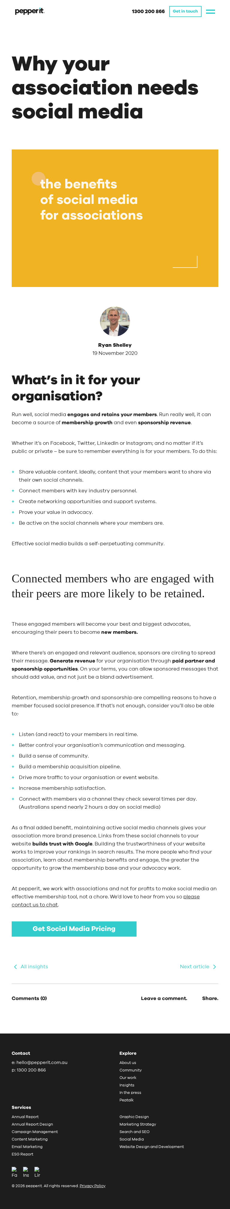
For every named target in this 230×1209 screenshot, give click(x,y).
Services (21, 1107)
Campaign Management (35, 1132)
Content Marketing (30, 1139)
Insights (126, 1085)
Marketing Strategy (137, 1124)
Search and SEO (134, 1132)
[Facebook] (17, 1173)
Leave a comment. (164, 998)
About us (127, 1063)
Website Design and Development (151, 1147)
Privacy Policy (92, 1186)
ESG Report (22, 1154)
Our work (127, 1078)
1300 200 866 (148, 11)
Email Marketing (27, 1147)
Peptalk (126, 1100)
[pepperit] (30, 11)
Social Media (131, 1139)
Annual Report (25, 1117)
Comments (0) (29, 998)
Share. (210, 998)
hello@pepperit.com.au (41, 1062)
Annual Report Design (32, 1124)
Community (130, 1070)
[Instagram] (28, 1173)
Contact (21, 1053)
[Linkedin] (37, 1173)
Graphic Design (134, 1117)
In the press (130, 1093)
